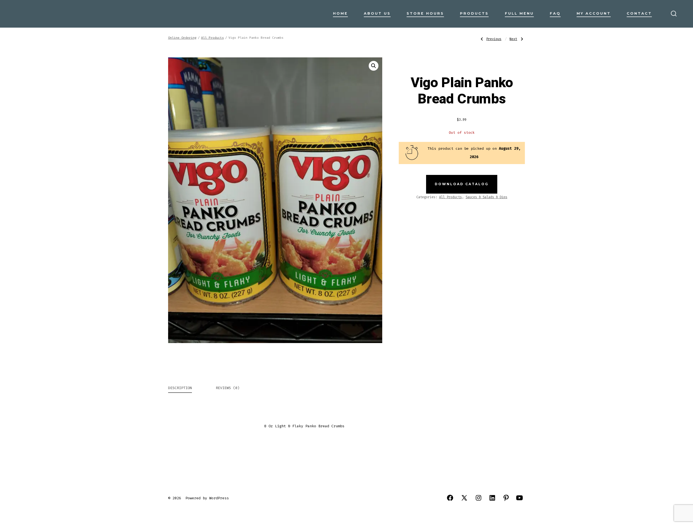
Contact (639, 13)
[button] (373, 66)
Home (340, 13)
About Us (377, 13)
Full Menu (519, 13)
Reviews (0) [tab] (228, 388)
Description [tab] (180, 388)
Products (474, 13)
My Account (594, 13)
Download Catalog (462, 184)
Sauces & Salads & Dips (486, 197)
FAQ (555, 13)
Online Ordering (182, 38)
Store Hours (425, 13)
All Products (212, 38)
